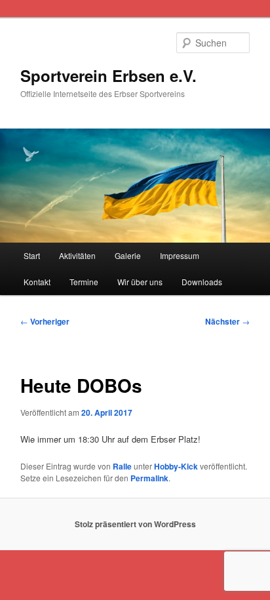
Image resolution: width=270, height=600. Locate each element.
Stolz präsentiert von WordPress (135, 524)
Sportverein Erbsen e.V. (108, 75)
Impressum (179, 255)
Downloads (202, 281)
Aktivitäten (77, 255)
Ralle (122, 466)
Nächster (227, 321)
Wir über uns (140, 281)
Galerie (128, 255)
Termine (83, 281)
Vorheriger (44, 321)
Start (32, 255)
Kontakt (37, 281)
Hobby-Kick (176, 466)
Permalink (149, 478)
